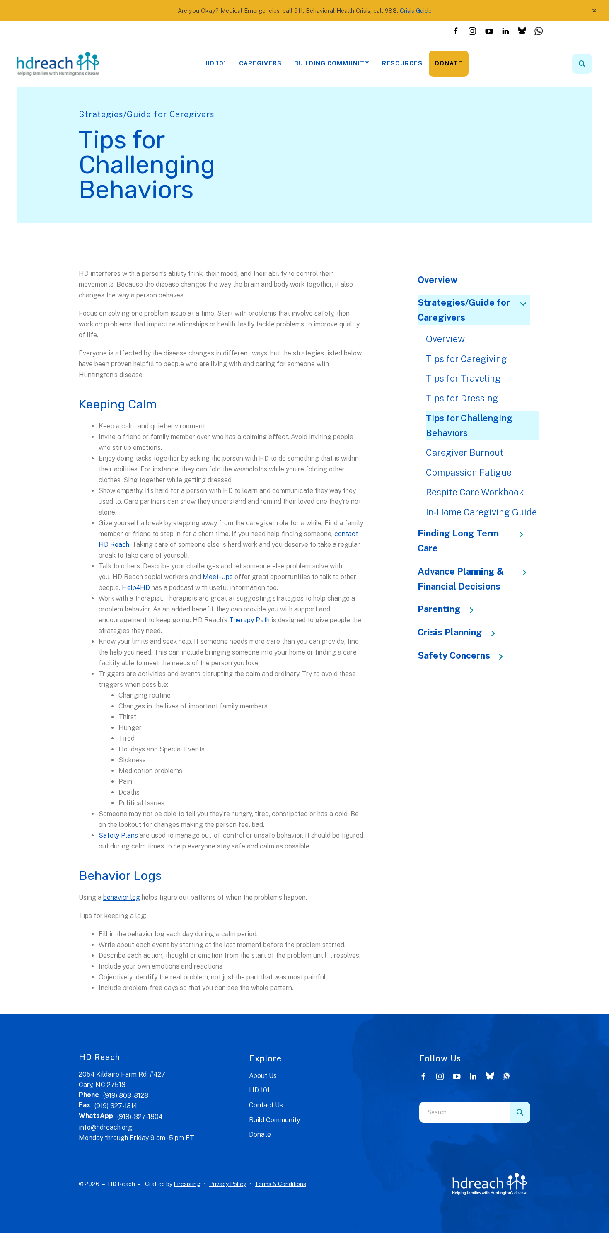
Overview (437, 279)
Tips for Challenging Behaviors (469, 425)
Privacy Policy (227, 1184)
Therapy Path (249, 620)
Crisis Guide (416, 10)
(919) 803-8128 (125, 1095)
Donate (448, 63)
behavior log (121, 897)
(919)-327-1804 (139, 1117)
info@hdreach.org (105, 1127)
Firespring (187, 1184)
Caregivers (260, 63)
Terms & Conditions (280, 1184)
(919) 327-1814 (115, 1106)
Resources (402, 63)
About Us (263, 1076)
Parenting (439, 609)
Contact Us (266, 1105)
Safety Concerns (454, 655)
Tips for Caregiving (466, 358)
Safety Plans (118, 835)
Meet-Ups (218, 577)
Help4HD (136, 588)
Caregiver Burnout (464, 452)
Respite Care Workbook (475, 492)
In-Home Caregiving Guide (481, 512)
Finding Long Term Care (458, 540)
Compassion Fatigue (469, 472)
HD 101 (216, 63)
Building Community (332, 63)
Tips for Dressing (462, 398)
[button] (594, 11)
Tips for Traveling (463, 378)
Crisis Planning (450, 632)
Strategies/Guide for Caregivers (464, 310)
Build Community (274, 1120)
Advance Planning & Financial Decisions (461, 579)
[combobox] (593, 64)
